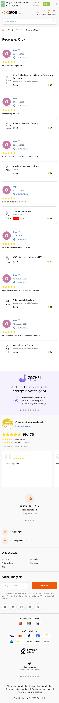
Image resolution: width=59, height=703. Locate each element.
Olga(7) (16, 50)
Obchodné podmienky (17, 686)
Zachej (8, 30)
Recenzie (18, 30)
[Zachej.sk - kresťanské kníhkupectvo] (11, 12)
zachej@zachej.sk (18, 540)
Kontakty (5, 559)
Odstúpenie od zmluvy (42, 689)
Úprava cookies (35, 692)
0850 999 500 (16, 531)
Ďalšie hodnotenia (22, 426)
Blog (3, 567)
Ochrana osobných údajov (17, 689)
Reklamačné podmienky (40, 686)
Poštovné (21, 692)
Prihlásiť (44, 585)
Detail (46, 4)
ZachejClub (34, 559)
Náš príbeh (34, 563)
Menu (54, 14)
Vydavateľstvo (7, 563)
